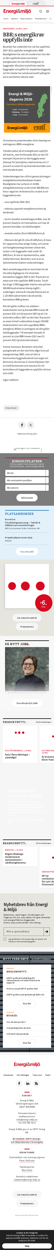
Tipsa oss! (37, 1075)
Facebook (19, 1083)
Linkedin (27, 1083)
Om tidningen (23, 1075)
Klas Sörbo (27, 1170)
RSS (36, 1083)
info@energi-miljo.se (27, 1119)
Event (47, 1075)
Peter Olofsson (27, 1160)
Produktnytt (41, 19)
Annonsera (8, 1075)
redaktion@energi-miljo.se (27, 1179)
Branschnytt (26, 19)
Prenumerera (27, 626)
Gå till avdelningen (43, 722)
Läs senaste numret (27, 617)
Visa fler (27, 1003)
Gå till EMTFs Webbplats (41, 959)
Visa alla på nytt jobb (27, 703)
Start (6, 19)
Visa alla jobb (27, 551)
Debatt (14, 19)
